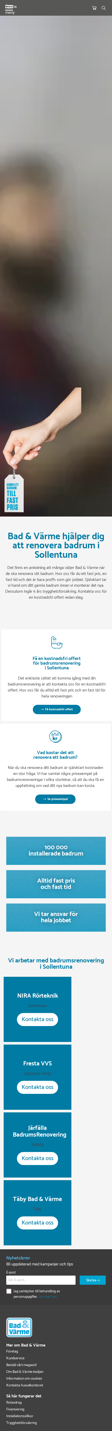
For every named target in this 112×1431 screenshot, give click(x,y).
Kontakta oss (37, 1019)
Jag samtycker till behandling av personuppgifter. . (37, 1294)
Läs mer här (48, 1297)
